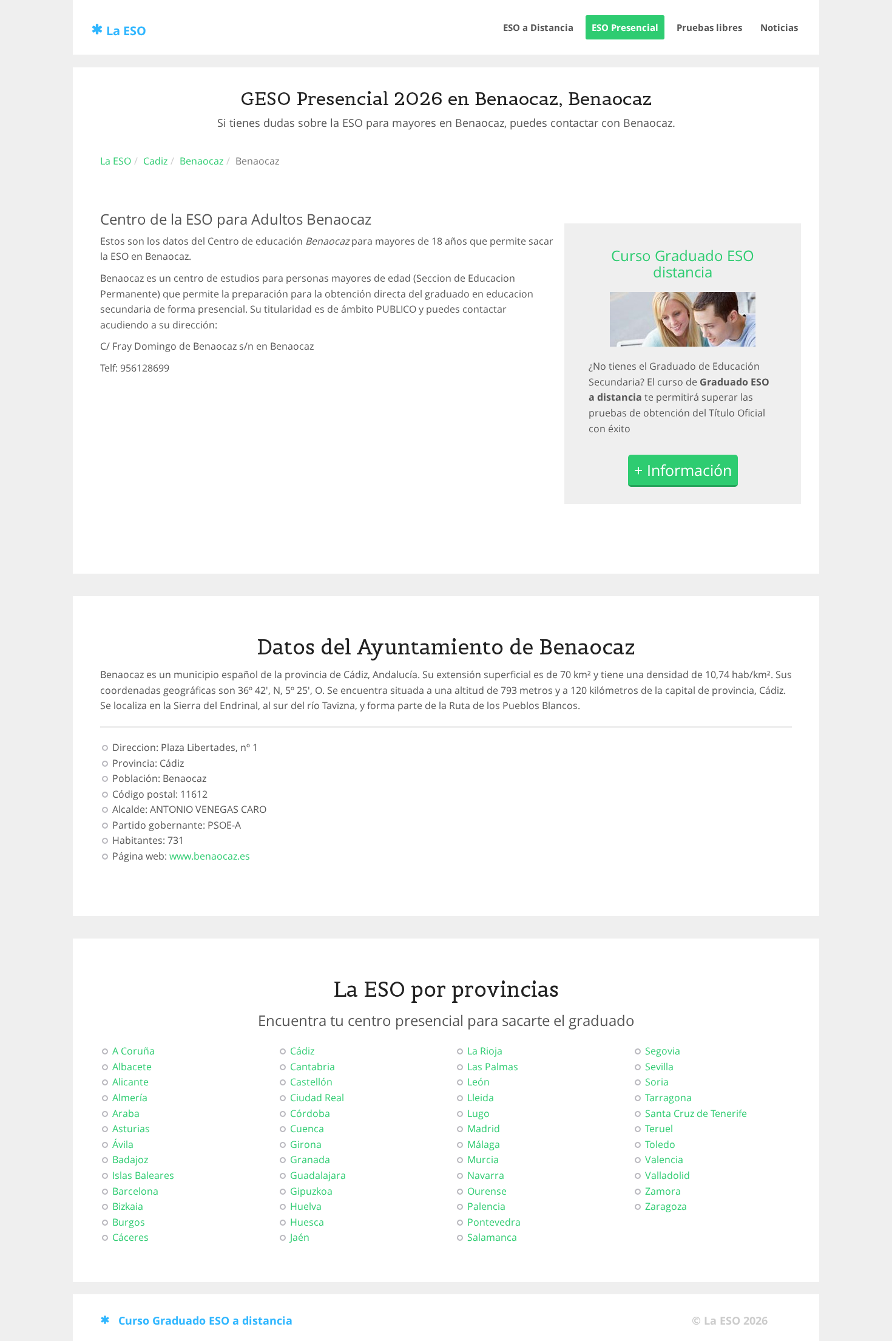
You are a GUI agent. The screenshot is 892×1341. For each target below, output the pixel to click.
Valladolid (667, 1175)
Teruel (659, 1128)
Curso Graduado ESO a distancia (205, 1320)
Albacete (132, 1066)
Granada (310, 1159)
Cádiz (302, 1051)
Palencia (486, 1206)
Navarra (485, 1175)
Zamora (663, 1191)
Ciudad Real (317, 1097)
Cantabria (312, 1066)
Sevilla (659, 1066)
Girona (306, 1144)
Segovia (662, 1051)
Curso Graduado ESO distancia (682, 263)
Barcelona (135, 1191)
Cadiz (155, 161)
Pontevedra (494, 1222)
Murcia (483, 1159)
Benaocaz (201, 161)
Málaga (483, 1144)
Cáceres (130, 1237)
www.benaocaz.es (209, 856)
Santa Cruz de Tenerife (696, 1113)
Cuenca (307, 1128)
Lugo (478, 1113)
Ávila (122, 1144)
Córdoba (310, 1113)
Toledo (660, 1144)
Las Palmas (492, 1066)
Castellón (311, 1081)
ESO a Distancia (538, 27)
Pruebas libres (709, 27)
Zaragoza (666, 1206)
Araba (126, 1113)
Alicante (130, 1081)
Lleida (480, 1097)
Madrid (483, 1128)
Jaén (299, 1237)
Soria (657, 1081)
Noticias (779, 27)
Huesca (307, 1222)
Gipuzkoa (311, 1191)
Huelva (306, 1206)
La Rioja (484, 1051)
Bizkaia (127, 1206)
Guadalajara (318, 1175)
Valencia (664, 1159)
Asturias (131, 1128)
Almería (129, 1097)
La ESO (126, 30)
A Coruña (133, 1051)
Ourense (487, 1191)
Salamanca (492, 1237)
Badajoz (130, 1159)
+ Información (683, 470)
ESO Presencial (625, 27)
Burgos (128, 1222)
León (478, 1081)
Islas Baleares (143, 1175)
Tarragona (668, 1097)
